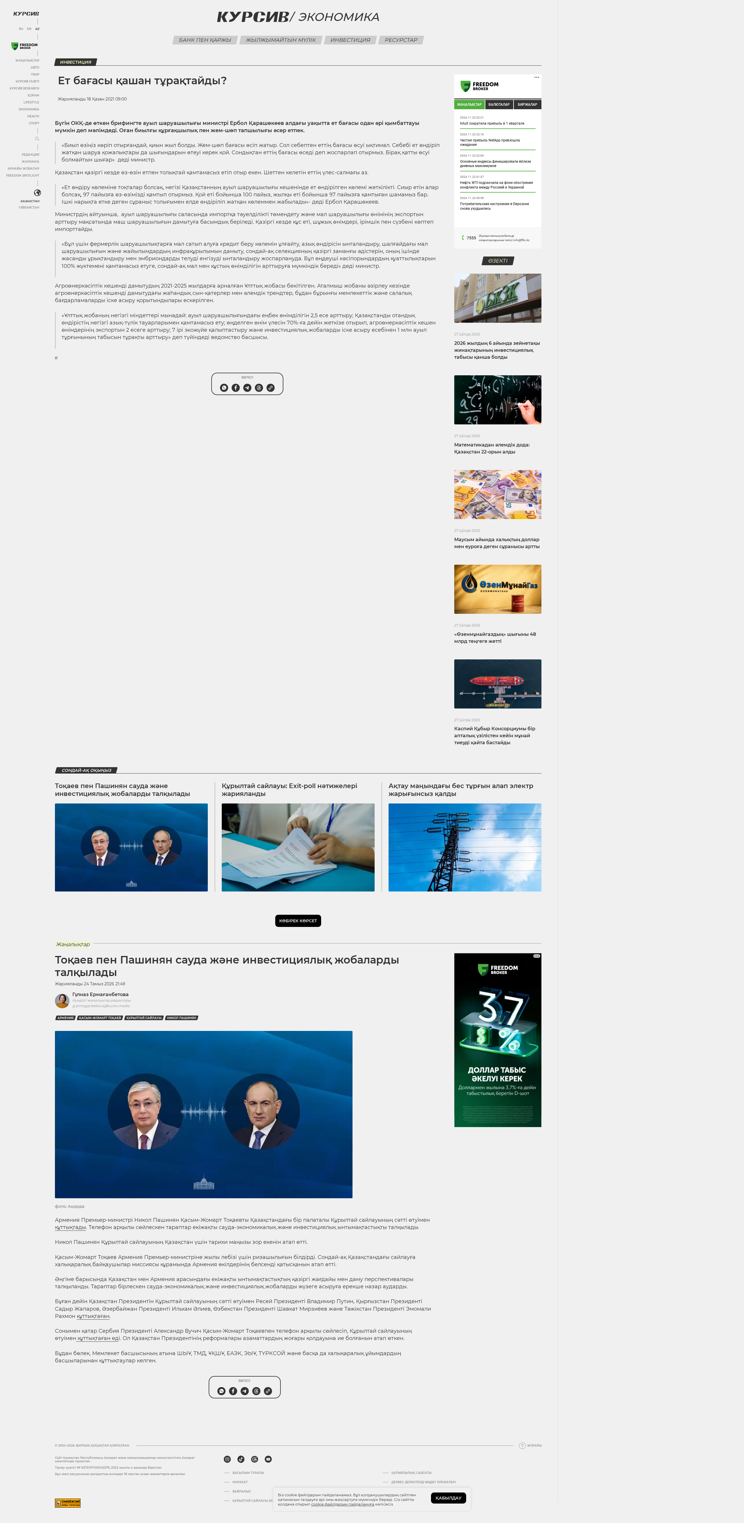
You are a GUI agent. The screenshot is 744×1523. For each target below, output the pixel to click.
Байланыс (242, 1491)
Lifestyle (31, 102)
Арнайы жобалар (23, 169)
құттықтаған (93, 1316)
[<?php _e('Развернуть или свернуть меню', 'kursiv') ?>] (37, 193)
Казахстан (29, 201)
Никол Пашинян (181, 1018)
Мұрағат (240, 1482)
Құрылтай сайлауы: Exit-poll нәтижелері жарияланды (289, 789)
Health (33, 116)
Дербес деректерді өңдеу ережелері (423, 1482)
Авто (35, 67)
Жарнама (30, 162)
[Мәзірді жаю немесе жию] (37, 139)
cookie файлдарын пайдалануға (342, 1504)
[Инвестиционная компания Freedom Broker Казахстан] (24, 46)
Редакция (30, 155)
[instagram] (227, 1459)
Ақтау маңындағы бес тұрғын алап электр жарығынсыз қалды (461, 789)
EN (29, 29)
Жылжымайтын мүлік (281, 40)
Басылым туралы (248, 1473)
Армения (66, 1018)
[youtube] (268, 1459)
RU (21, 29)
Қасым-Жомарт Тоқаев (100, 1018)
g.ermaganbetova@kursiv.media (101, 1006)
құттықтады (70, 1227)
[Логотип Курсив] (26, 14)
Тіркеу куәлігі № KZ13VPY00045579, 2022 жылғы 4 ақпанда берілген (108, 1468)
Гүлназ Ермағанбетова (100, 994)
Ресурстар (401, 40)
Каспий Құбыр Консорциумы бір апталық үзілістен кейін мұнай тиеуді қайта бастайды (494, 735)
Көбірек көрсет (298, 920)
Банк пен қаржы (205, 40)
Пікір (35, 74)
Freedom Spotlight (22, 175)
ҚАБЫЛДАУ (449, 1498)
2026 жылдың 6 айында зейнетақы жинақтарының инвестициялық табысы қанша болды (497, 350)
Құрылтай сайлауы (144, 1018)
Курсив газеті (27, 81)
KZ (37, 29)
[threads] (254, 1459)
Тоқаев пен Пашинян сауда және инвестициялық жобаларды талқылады (122, 789)
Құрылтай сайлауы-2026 (254, 1501)
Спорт (34, 123)
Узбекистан (29, 207)
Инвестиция (350, 40)
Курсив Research (24, 88)
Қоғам (33, 95)
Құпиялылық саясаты (411, 1473)
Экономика (29, 109)
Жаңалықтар (27, 60)
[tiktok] (240, 1459)
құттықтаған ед (97, 1338)
